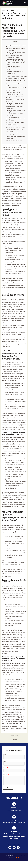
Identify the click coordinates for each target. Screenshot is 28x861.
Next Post (14, 739)
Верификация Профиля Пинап (14, 75)
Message (6, 774)
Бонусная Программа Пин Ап (13, 126)
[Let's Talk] (14, 804)
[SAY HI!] (14, 817)
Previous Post (14, 735)
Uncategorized (5, 21)
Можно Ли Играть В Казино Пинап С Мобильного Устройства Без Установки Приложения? (16, 80)
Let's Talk (14, 808)
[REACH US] (14, 828)
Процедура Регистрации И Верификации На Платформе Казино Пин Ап (15, 67)
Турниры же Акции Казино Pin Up (14, 140)
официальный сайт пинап (8, 290)
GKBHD (17, 857)
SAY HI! (14, 820)
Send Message (8, 787)
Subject (5, 768)
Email (5, 761)
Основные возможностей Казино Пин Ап (16, 76)
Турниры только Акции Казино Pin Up (15, 127)
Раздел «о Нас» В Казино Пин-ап (14, 94)
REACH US (14, 831)
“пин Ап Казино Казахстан (12, 117)
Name (5, 754)
